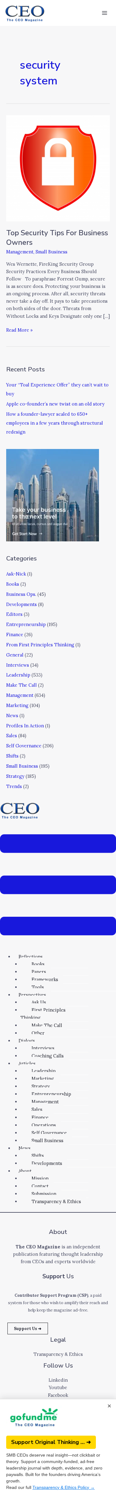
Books (12, 584)
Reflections (31, 957)
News (12, 715)
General (15, 655)
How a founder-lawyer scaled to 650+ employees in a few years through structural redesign (54, 423)
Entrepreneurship (26, 624)
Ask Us (39, 1002)
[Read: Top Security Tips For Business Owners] (58, 168)
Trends (14, 786)
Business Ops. (21, 594)
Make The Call (21, 685)
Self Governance (23, 746)
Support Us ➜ (27, 1328)
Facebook (58, 1395)
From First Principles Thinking (40, 645)
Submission (44, 1194)
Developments (21, 604)
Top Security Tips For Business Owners (57, 237)
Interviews (17, 665)
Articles (27, 1063)
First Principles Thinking (43, 1013)
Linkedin (58, 1380)
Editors (14, 614)
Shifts (12, 756)
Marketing (17, 705)
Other (38, 1033)
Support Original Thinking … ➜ (51, 1442)
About (25, 1171)
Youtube (58, 1387)
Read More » (19, 329)
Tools (38, 987)
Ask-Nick (16, 574)
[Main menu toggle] (104, 12)
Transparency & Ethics (56, 1201)
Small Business (51, 252)
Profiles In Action (25, 726)
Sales (11, 735)
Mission (40, 1178)
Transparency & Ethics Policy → (63, 1487)
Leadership (18, 675)
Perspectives (32, 995)
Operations (44, 1125)
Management (19, 252)
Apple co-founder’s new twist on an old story (55, 404)
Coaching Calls (48, 1056)
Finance (14, 634)
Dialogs (27, 1041)
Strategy (15, 776)
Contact (40, 1186)
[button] (58, 886)
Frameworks (45, 979)
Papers (39, 972)
